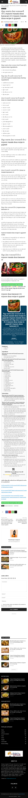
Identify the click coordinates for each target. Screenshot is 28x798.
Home (2, 5)
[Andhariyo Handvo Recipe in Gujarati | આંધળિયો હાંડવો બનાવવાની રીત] (5, 695)
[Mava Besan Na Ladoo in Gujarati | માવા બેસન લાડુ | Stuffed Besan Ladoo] (5, 643)
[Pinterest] (9, 25)
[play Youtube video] (14, 269)
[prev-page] (2, 571)
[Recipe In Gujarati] (14, 754)
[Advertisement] (14, 622)
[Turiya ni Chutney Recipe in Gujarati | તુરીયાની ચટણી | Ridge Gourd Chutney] (5, 657)
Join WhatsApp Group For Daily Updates (12, 284)
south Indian (16, 505)
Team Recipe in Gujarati (8, 21)
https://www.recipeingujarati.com (14, 541)
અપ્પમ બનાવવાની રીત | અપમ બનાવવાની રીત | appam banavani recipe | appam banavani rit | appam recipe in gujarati (13, 497)
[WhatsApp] (12, 25)
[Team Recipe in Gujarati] (2, 21)
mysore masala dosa (9, 505)
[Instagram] (15, 787)
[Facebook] (6, 25)
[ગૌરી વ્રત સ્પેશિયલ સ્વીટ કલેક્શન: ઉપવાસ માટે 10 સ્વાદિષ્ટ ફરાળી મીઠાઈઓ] (5, 650)
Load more (14, 669)
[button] (12, 338)
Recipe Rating (4, 578)
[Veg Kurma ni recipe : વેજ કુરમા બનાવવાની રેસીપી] (5, 559)
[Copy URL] (15, 25)
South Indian (6, 5)
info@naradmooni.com (11, 778)
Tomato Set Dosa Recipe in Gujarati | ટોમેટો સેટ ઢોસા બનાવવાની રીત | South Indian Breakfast (18, 551)
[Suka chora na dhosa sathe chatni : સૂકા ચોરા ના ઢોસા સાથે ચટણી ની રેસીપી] (5, 566)
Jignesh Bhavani (22, 794)
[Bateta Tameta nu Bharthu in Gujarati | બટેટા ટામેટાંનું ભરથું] (5, 664)
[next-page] (4, 571)
